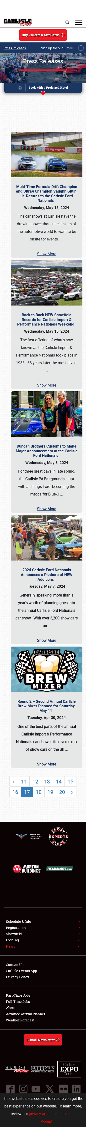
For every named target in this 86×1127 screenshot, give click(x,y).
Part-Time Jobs (18, 995)
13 (47, 781)
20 (62, 792)
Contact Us (14, 964)
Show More (46, 253)
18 (39, 792)
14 (59, 781)
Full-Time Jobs (18, 1001)
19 (50, 792)
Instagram (23, 1089)
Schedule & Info (18, 921)
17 (27, 792)
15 (70, 781)
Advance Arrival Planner (25, 1014)
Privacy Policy (17, 977)
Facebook (10, 1089)
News (10, 946)
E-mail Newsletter (41, 1040)
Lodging (12, 940)
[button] (43, 88)
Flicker (63, 1089)
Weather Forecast (20, 1020)
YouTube (36, 1089)
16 (15, 792)
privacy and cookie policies (51, 1113)
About (11, 1007)
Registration (16, 927)
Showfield (14, 934)
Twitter (49, 1089)
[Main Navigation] (78, 22)
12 (35, 781)
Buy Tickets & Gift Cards (40, 35)
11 (24, 781)
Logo (18, 22)
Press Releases (15, 48)
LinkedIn (76, 1089)
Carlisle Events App (21, 971)
